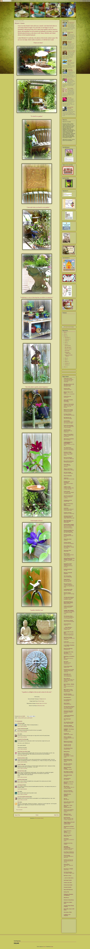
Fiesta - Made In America (68, 723)
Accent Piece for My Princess (69, 828)
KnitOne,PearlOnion (68, 569)
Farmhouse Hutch (67, 749)
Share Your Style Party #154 (69, 621)
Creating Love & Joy (68, 843)
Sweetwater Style (67, 550)
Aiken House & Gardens (69, 438)
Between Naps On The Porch (41, 703)
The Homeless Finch (68, 616)
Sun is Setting (66, 401)
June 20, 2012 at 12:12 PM (22, 799)
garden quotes (29, 717)
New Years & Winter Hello (68, 532)
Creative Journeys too (68, 859)
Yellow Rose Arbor (67, 539)
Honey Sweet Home (68, 775)
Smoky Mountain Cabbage (67, 795)
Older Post (56, 815)
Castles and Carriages (68, 606)
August (66, 340)
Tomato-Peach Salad (67, 389)
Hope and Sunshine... (70, 42)
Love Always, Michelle (68, 769)
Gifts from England (67, 832)
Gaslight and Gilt (67, 744)
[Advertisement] (69, 925)
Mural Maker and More (68, 771)
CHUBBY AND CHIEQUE (69, 610)
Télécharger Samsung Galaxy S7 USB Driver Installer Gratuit (69, 612)
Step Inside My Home (68, 889)
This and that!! (66, 779)
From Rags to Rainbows (69, 851)
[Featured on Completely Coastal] (66, 229)
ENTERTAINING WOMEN (69, 524)
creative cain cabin (68, 882)
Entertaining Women (21, 757)
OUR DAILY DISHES (68, 725)
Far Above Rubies (67, 414)
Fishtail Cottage (41, 701)
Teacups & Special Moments (69, 695)
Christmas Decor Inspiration (69, 543)
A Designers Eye (67, 649)
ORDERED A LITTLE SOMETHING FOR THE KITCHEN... (68, 565)
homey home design (68, 884)
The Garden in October (68, 815)
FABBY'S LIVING (67, 486)
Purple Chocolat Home (68, 425)
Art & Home (66, 838)
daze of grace (66, 703)
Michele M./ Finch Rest (22, 739)
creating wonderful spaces (22, 717)
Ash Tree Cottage (67, 472)
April (66, 359)
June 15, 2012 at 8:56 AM (22, 749)
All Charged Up (66, 700)
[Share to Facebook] (33, 716)
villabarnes (66, 478)
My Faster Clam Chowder (68, 783)
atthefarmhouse (67, 778)
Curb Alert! (66, 508)
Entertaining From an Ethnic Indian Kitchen (68, 602)
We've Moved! (66, 799)
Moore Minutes (67, 678)
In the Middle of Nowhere (69, 645)
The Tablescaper (67, 718)
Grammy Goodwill (67, 887)
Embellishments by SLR (69, 669)
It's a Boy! (65, 776)
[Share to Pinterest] (34, 716)
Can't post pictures (67, 764)
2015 (65, 332)
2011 (65, 366)
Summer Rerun (68, 345)
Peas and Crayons (67, 583)
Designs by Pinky (67, 534)
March (66, 361)
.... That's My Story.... (68, 627)
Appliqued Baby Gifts (67, 807)
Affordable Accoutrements (67, 847)
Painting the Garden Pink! (70, 70)
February (67, 363)
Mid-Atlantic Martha (21, 779)
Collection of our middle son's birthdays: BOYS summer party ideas (69, 680)
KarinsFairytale (67, 817)
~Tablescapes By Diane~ (69, 715)
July (66, 342)
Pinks (65, 719)
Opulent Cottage (67, 592)
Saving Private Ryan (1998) (69, 726)
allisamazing (20, 723)
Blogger (51, 946)
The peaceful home (67, 731)
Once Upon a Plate (68, 912)
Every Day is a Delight (68, 868)
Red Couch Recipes (68, 457)
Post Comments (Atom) (39, 818)
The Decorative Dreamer (69, 597)
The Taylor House (67, 447)
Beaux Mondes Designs (69, 461)
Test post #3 (66, 397)
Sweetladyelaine (67, 697)
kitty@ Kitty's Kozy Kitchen (23, 751)
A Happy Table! (66, 646)
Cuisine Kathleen (67, 623)
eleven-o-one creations (69, 809)
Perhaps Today (66, 501)
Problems (65, 844)
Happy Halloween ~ (67, 716)
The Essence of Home (68, 620)
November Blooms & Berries (69, 469)
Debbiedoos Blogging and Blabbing (68, 895)
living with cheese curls (69, 801)
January (66, 364)
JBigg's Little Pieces (68, 468)
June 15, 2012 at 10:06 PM (22, 762)
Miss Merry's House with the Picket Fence (69, 385)
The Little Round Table (68, 722)
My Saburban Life (67, 417)
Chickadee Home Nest (68, 711)
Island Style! (67, 350)
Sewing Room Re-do (67, 704)
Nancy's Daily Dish (68, 475)
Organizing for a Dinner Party (69, 513)
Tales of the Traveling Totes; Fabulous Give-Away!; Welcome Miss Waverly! (69, 526)
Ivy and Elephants (67, 699)
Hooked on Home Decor (69, 899)
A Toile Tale (66, 641)
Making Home (67, 751)
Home (37, 815)
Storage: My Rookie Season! (68, 355)
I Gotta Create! (67, 491)
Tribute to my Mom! (71, 50)
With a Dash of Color (68, 689)
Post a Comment (19, 809)
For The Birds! (70, 88)
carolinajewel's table (68, 589)
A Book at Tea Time (67, 745)
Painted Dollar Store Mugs (68, 772)
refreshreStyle (67, 420)
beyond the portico (68, 563)
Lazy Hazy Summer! (70, 61)
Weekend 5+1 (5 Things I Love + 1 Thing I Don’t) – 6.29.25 (68, 454)
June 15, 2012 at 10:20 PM (22, 768)
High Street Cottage (68, 637)
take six (65, 798)
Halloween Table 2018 (68, 590)
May (66, 358)
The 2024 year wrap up (68, 462)
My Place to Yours (67, 875)
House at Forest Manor (68, 434)
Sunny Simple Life (67, 545)
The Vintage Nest (67, 575)
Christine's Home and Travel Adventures (68, 516)
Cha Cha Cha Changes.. (68, 418)
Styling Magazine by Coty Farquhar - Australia (69, 559)
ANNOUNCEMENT (67, 505)
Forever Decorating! (68, 666)
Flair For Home (67, 855)
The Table (65, 570)
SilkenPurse (66, 897)
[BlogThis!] (31, 716)
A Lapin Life (66, 733)
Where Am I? (66, 796)
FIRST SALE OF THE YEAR (69, 479)
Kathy (19, 802)
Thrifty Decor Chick (41, 705)
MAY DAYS (66, 661)
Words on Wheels (67, 736)
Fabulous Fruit (66, 836)
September (67, 339)
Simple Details (67, 579)
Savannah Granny (21, 770)
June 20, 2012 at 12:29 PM (22, 807)
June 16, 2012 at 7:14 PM (22, 782)
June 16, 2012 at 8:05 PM (22, 789)
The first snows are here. (68, 742)
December (67, 337)
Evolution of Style (67, 452)
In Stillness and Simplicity (67, 915)
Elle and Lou (66, 786)
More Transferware (67, 439)
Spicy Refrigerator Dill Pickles (69, 415)
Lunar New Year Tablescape (69, 458)
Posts (65, 193)
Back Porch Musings (68, 648)
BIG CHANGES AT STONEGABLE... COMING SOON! (69, 756)
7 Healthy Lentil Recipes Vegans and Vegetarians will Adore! (69, 585)
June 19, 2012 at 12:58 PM (22, 794)
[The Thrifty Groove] (69, 208)
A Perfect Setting (67, 542)
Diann (19, 791)
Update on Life (66, 667)
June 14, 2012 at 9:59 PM (22, 726)
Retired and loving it (68, 741)
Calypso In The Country (69, 404)
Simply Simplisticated (22, 728)
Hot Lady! (69, 97)
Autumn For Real (67, 824)
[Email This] (30, 716)
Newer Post (17, 815)
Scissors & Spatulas (68, 790)
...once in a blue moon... (69, 877)
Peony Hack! (66, 551)
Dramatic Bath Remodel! (70, 108)
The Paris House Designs (69, 706)
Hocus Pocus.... (67, 869)
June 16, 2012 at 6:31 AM (22, 777)
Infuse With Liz (67, 464)
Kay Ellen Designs (67, 694)
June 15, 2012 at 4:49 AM (22, 731)
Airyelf (44, 946)
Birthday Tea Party (67, 603)
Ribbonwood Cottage (68, 409)
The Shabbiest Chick (68, 748)
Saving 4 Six (66, 891)
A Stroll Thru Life (67, 396)
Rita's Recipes (67, 553)
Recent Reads (66, 522)
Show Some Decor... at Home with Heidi (68, 521)
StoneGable (66, 753)
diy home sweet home (68, 495)
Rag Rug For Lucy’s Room (68, 791)
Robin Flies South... (68, 835)
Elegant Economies (68, 759)
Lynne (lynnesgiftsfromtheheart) (24, 796)
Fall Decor (65, 540)
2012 (65, 335)
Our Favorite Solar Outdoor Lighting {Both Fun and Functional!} (68, 380)
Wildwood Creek (67, 814)
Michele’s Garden (68, 348)
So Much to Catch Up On (68, 473)
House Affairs (66, 864)
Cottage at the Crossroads (67, 482)
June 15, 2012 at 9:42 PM (22, 755)
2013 (65, 334)
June (66, 344)
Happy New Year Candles (68, 734)
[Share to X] (32, 716)
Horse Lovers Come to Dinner (69, 642)
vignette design (67, 429)
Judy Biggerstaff (21, 784)
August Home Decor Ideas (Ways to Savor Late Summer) (68, 406)
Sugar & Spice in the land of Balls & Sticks (69, 823)
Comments (66, 195)
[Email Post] (28, 716)
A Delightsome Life (42, 698)
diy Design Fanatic (68, 880)
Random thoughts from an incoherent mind (69, 531)
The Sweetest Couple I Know (69, 873)
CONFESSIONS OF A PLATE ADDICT (68, 443)
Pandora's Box (67, 388)
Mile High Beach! (71, 22)
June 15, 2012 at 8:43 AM (22, 737)
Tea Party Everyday (68, 872)
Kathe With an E (67, 674)
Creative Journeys (67, 512)
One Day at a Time (67, 386)
